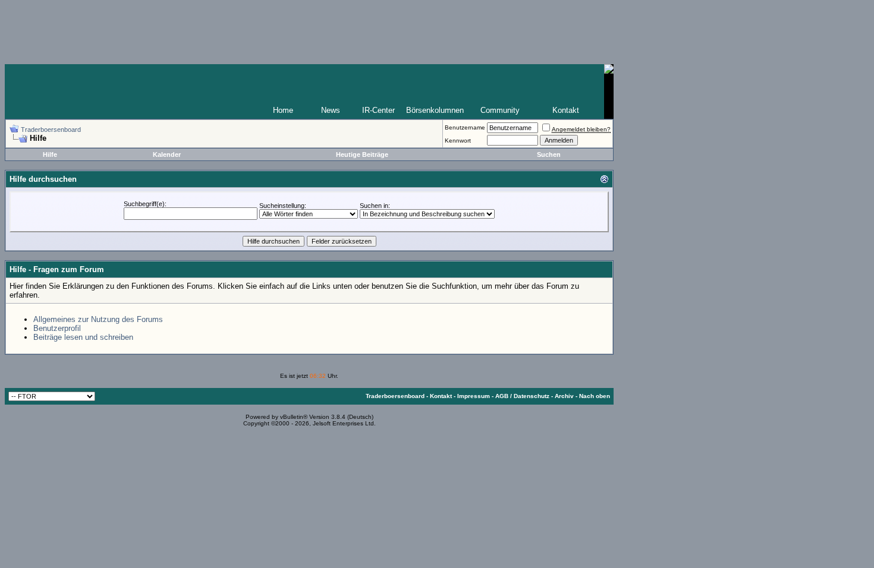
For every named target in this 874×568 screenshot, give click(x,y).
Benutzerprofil (57, 328)
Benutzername (465, 127)
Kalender (167, 154)
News (330, 110)
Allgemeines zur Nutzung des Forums (98, 319)
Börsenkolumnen (435, 110)
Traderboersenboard (51, 129)
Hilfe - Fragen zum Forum (57, 269)
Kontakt (565, 110)
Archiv (564, 396)
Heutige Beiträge (362, 154)
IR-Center (378, 110)
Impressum (473, 396)
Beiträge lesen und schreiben (83, 337)
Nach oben (594, 396)
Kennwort (458, 140)
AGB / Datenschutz (522, 396)
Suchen (549, 154)
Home (283, 110)
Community (500, 110)
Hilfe (50, 154)
